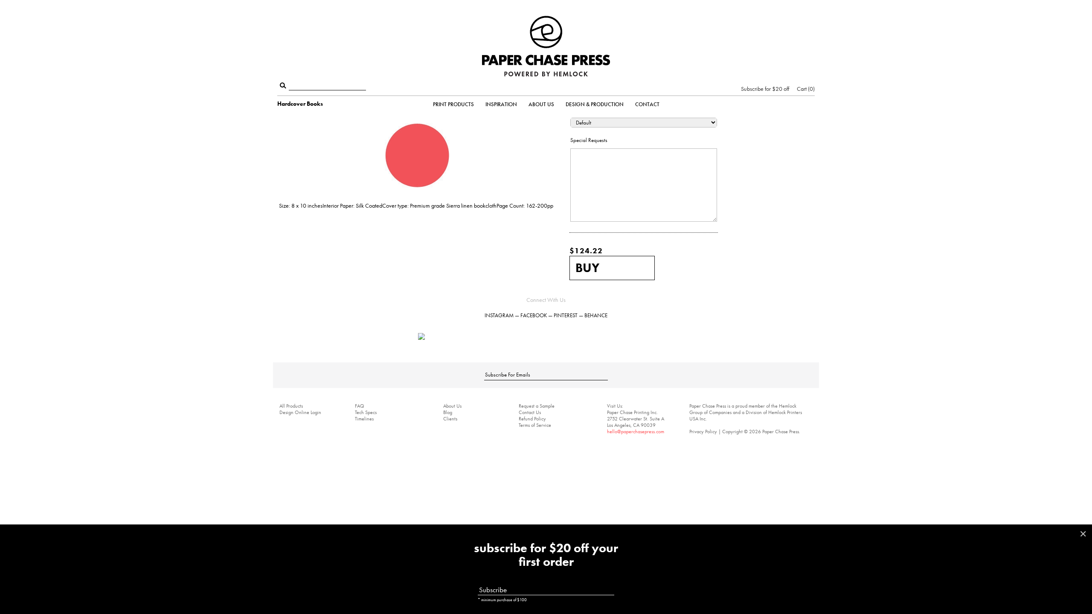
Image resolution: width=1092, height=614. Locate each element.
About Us (541, 104)
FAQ (359, 406)
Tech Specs (366, 412)
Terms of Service (535, 425)
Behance (595, 315)
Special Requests (588, 140)
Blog (447, 412)
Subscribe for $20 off (765, 89)
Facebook (533, 315)
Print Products (453, 104)
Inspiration (501, 104)
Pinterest (566, 315)
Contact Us (530, 412)
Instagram (499, 315)
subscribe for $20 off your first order (546, 555)
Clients (450, 418)
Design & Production (595, 104)
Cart (805, 89)
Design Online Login (300, 412)
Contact (647, 104)
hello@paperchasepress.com (635, 431)
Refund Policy (532, 418)
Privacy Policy (703, 431)
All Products (291, 406)
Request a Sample (537, 406)
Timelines (364, 418)
